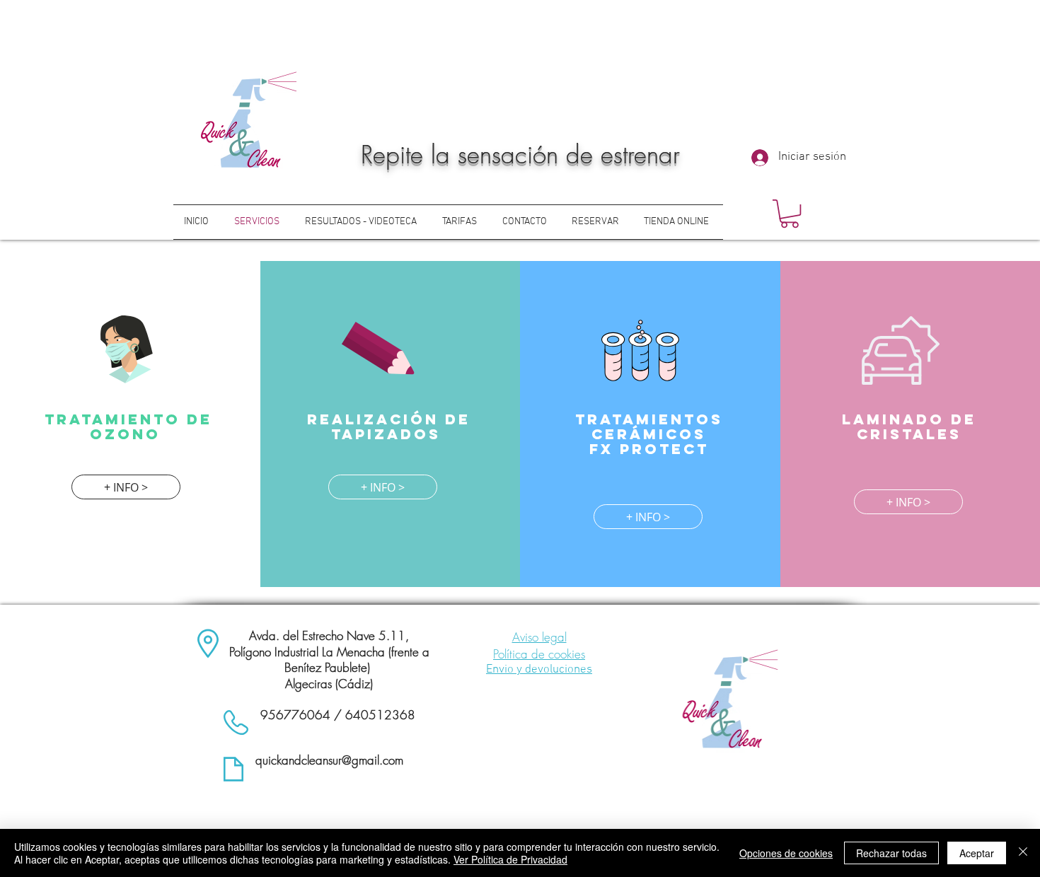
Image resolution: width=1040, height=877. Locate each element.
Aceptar (976, 853)
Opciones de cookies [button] (786, 853)
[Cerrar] (1023, 853)
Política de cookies (539, 654)
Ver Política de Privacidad (510, 859)
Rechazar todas (891, 853)
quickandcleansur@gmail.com (329, 760)
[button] (790, 213)
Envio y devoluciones (539, 670)
